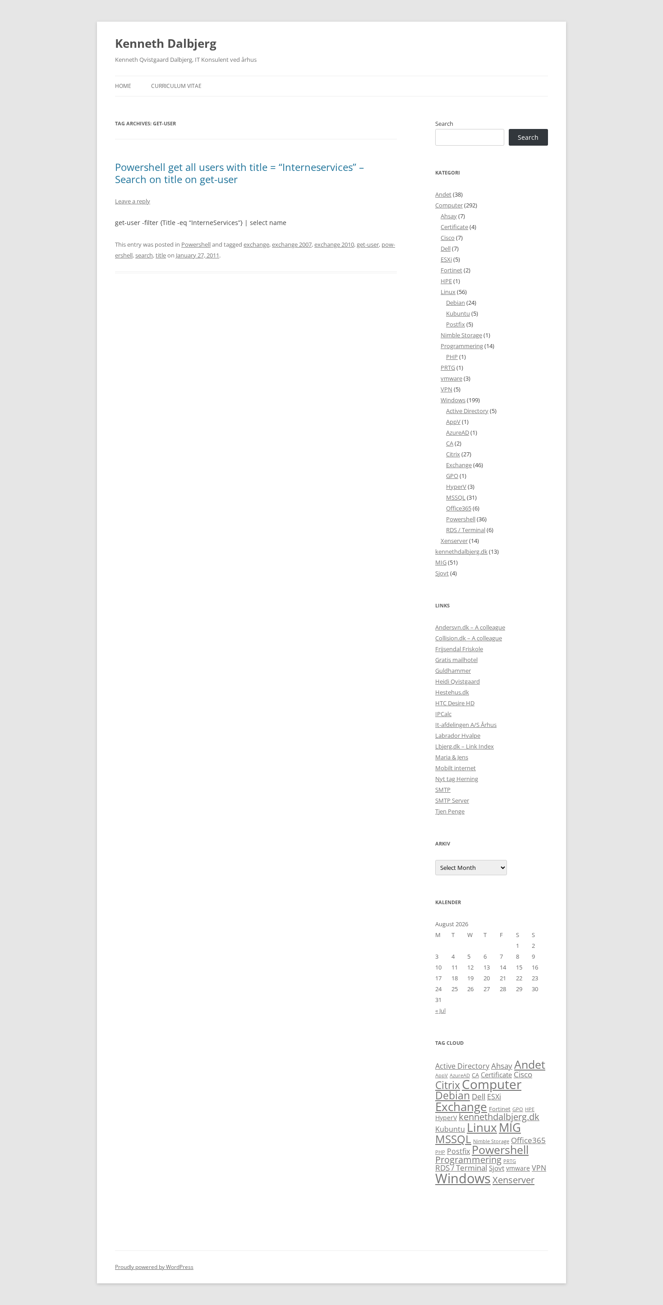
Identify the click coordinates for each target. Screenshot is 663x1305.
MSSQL (455, 497)
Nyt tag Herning (456, 779)
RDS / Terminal (465, 530)
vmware (451, 378)
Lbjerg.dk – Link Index (464, 746)
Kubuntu (458, 313)
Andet (443, 194)
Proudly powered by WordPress (154, 1267)
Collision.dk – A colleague (468, 638)
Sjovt (442, 573)
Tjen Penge (450, 811)
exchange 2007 (292, 244)
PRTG (448, 367)
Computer (449, 205)
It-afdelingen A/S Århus (466, 725)
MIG (441, 562)
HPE (446, 281)
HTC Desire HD (454, 703)
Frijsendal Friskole (459, 649)
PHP (452, 357)
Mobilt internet (455, 768)
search (144, 255)
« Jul (440, 1010)
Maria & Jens (451, 757)
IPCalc (443, 714)
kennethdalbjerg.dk (461, 551)
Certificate (454, 227)
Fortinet (451, 270)
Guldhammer (453, 670)
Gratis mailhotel (456, 660)
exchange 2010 (334, 244)
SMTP (443, 790)
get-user (368, 244)
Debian (455, 303)
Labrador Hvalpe (457, 735)
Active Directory (467, 411)
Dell (446, 248)
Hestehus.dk (452, 692)
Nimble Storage (461, 335)
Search (444, 123)
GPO (452, 476)
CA (449, 443)
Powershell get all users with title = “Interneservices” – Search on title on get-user (239, 172)
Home (123, 86)
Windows (453, 400)
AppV (453, 422)
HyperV (456, 486)
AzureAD (457, 432)
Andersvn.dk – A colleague (470, 627)
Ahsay (449, 216)
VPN (446, 389)
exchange (256, 244)
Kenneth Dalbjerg (165, 43)
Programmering (462, 346)
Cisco (448, 238)
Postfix (455, 324)
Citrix (453, 454)
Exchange (459, 465)
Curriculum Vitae (176, 86)
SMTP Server (452, 800)
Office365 (458, 508)
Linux (448, 292)
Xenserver (454, 541)
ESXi (446, 259)
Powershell (196, 244)
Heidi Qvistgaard (457, 681)
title (161, 255)
